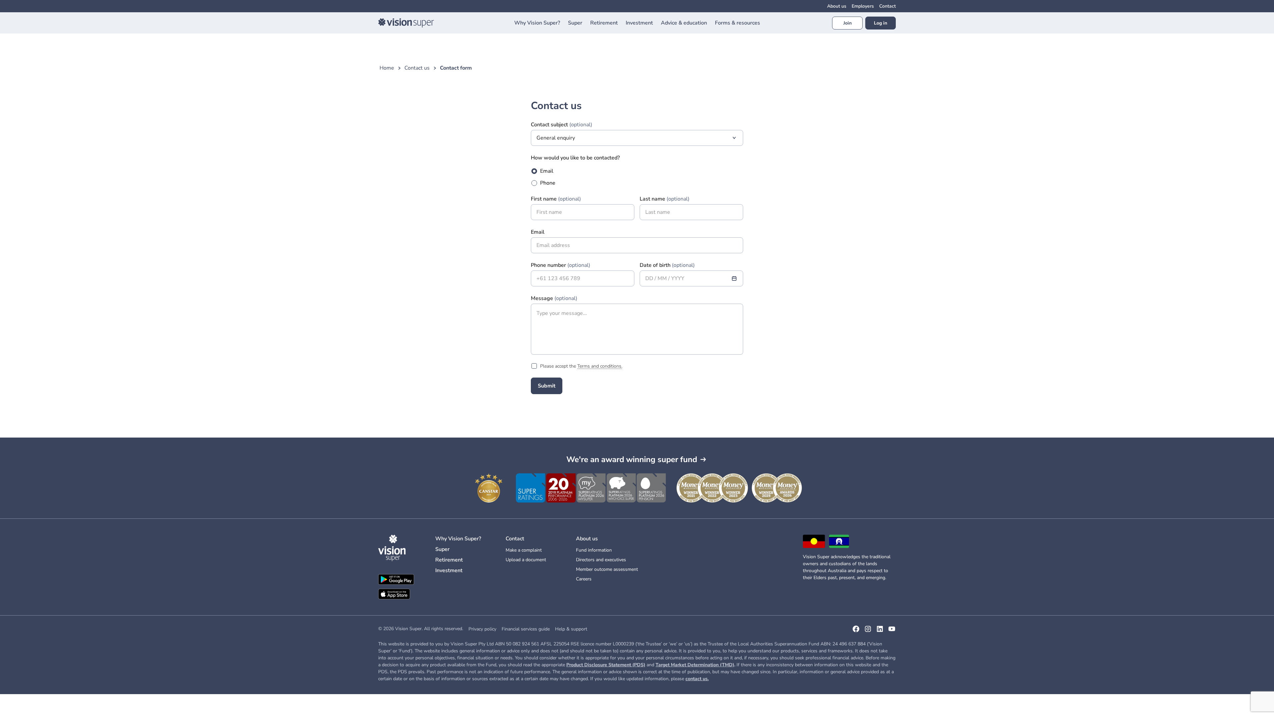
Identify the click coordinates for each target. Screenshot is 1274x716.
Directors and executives (601, 560)
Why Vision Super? (458, 538)
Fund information (594, 550)
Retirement (449, 560)
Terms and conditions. (599, 366)
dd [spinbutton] (649, 278)
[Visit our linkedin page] (880, 631)
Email (546, 171)
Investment (448, 570)
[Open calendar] (734, 278)
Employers (863, 6)
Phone (547, 183)
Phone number (560, 265)
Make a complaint (524, 550)
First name (556, 199)
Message (554, 298)
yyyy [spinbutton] (677, 278)
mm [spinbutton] (662, 278)
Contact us (417, 68)
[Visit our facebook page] (856, 631)
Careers (584, 579)
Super (442, 549)
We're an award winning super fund (631, 459)
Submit (546, 385)
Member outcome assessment (607, 569)
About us (836, 6)
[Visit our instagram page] (868, 631)
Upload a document (526, 560)
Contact (887, 6)
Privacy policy (482, 629)
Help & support (571, 629)
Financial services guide (526, 629)
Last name (664, 199)
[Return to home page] (406, 23)
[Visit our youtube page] (892, 631)
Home (387, 68)
